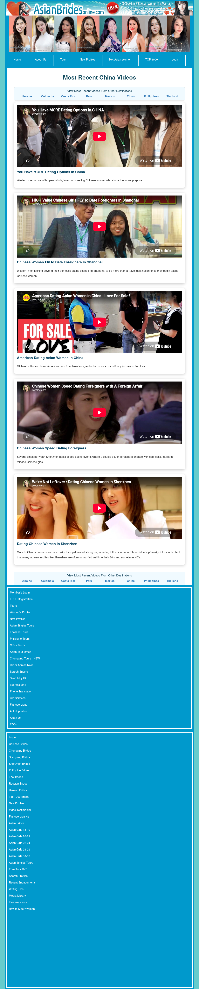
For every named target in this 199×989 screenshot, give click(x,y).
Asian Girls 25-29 (19, 849)
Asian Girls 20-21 (19, 836)
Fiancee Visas (18, 704)
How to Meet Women (22, 909)
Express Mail (18, 685)
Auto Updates (18, 711)
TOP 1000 (151, 59)
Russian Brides (18, 783)
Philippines (151, 96)
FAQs (13, 724)
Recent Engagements (22, 882)
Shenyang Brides (19, 757)
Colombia (47, 96)
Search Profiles (18, 876)
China (131, 96)
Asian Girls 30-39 (19, 856)
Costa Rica (68, 96)
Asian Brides (16, 823)
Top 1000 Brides (19, 797)
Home (17, 59)
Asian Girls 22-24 (19, 843)
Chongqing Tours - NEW (25, 658)
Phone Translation (21, 691)
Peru (89, 96)
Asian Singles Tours (22, 625)
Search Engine (19, 671)
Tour (63, 59)
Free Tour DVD (18, 869)
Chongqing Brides (20, 750)
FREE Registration (21, 599)
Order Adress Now (21, 665)
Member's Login (20, 592)
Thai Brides (16, 777)
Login (175, 59)
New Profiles (87, 59)
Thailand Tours (19, 632)
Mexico (110, 96)
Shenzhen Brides (19, 764)
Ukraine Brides (18, 790)
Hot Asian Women (120, 59)
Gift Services (17, 698)
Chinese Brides (18, 744)
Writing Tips (16, 889)
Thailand (172, 96)
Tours (13, 605)
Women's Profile (20, 612)
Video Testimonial (20, 810)
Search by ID (18, 678)
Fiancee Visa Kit (19, 816)
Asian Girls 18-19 (19, 830)
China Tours (17, 645)
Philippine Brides (19, 770)
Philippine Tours (20, 638)
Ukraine (27, 96)
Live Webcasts (18, 902)
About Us (40, 59)
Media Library (17, 895)
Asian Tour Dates (20, 652)
